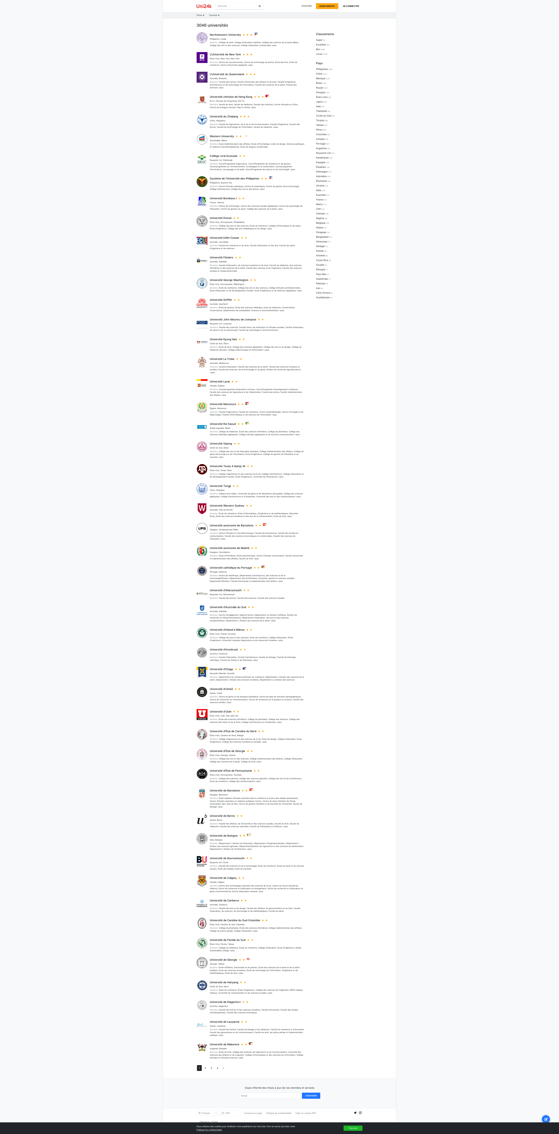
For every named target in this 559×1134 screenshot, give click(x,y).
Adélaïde (223, 261)
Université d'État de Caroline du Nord (233, 731)
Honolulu (232, 634)
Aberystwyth (229, 594)
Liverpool (227, 323)
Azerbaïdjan (215, 140)
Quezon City (226, 182)
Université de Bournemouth (227, 858)
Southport (223, 304)
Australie (214, 78)
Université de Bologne (224, 835)
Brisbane (223, 78)
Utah (223, 716)
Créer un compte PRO (305, 1113)
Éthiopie (320, 269)
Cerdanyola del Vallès (228, 529)
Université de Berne (222, 815)
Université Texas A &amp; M (227, 466)
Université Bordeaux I (223, 198)
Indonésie (321, 176)
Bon (318, 49)
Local (319, 53)
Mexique (320, 78)
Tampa (231, 944)
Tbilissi (221, 964)
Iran (318, 288)
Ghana (319, 227)
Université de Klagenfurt (225, 1002)
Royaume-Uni (216, 160)
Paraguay (321, 232)
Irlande (319, 250)
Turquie (320, 120)
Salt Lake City (232, 716)
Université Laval (220, 381)
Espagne (214, 529)
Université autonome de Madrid (229, 548)
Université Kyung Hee (223, 339)
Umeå (219, 693)
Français (206, 1113)
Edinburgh (227, 160)
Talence (220, 202)
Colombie (321, 134)
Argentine (321, 148)
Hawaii (224, 634)
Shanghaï (220, 490)
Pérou (319, 129)
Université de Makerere (224, 1044)
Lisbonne (223, 572)
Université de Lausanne (224, 1021)
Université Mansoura (223, 404)
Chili (318, 208)
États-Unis (214, 58)
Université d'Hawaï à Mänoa (227, 629)
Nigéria (320, 218)
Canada (213, 386)
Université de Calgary (223, 877)
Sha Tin (241, 101)
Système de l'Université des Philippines (234, 178)
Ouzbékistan (323, 297)
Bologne (219, 840)
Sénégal (320, 246)
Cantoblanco (224, 552)
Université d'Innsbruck (224, 649)
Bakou (224, 140)
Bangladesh (322, 236)
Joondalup (223, 242)
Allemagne (322, 171)
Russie (319, 87)
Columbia (240, 924)
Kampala (223, 1048)
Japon (319, 101)
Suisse (213, 820)
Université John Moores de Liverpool (233, 319)
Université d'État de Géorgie (227, 751)
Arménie (320, 255)
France (213, 202)
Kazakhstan (322, 157)
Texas (223, 470)
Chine (212, 120)
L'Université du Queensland (227, 74)
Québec (221, 386)
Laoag (223, 39)
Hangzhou (220, 120)
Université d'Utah (220, 711)
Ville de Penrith (226, 510)
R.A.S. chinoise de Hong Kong (223, 101)
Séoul (226, 343)
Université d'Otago (221, 669)
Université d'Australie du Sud (228, 607)
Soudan (320, 264)
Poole (225, 862)
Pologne (320, 92)
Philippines (215, 39)
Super (319, 39)
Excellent (321, 44)
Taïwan (320, 125)
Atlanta (232, 755)
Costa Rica (322, 260)
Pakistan (320, 283)
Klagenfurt (223, 1006)
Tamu (229, 470)
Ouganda (214, 1048)
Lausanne (221, 1026)
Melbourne (224, 363)
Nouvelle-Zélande (218, 673)
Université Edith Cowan (224, 237)
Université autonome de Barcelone (231, 525)
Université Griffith (221, 299)
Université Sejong (221, 443)
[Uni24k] (204, 6)
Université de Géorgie (223, 959)
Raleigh (240, 735)
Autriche (213, 653)
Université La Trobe (222, 358)
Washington (239, 284)
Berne (219, 820)
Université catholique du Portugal (231, 567)
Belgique (321, 222)
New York (225, 58)
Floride (224, 944)
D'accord (353, 1128)
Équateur (321, 166)
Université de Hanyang (224, 982)
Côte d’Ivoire (323, 292)
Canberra (223, 904)
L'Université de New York (225, 54)
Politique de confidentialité (278, 1113)
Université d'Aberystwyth (226, 590)
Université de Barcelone (225, 790)
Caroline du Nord (228, 735)
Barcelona (223, 794)
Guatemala (322, 278)
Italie (212, 840)
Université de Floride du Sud (227, 939)
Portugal (213, 572)
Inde (318, 106)
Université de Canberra (224, 900)
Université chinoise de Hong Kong (231, 96)
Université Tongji (220, 485)
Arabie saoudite (217, 428)
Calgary (221, 882)
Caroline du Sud (228, 924)
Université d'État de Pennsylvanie (231, 770)
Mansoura (221, 408)
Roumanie (321, 180)
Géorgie (224, 755)
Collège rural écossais (223, 155)
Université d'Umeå (221, 689)
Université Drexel (220, 217)
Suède (213, 693)
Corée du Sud (216, 343)
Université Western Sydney (227, 505)
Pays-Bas (321, 274)
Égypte (213, 408)
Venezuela (321, 241)
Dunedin (231, 673)
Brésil (319, 83)
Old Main (238, 775)
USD (227, 1113)
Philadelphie (239, 222)
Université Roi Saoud (223, 423)
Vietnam (320, 213)
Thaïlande (321, 111)
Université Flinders (221, 257)
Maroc (319, 204)
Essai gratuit (327, 6)
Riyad (227, 428)
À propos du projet (253, 1113)
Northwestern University (225, 34)
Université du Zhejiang (224, 116)
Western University (222, 136)
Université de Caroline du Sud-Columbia (235, 920)
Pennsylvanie (226, 222)
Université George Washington (229, 280)
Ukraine (320, 185)
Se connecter (351, 6)
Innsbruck (223, 653)
